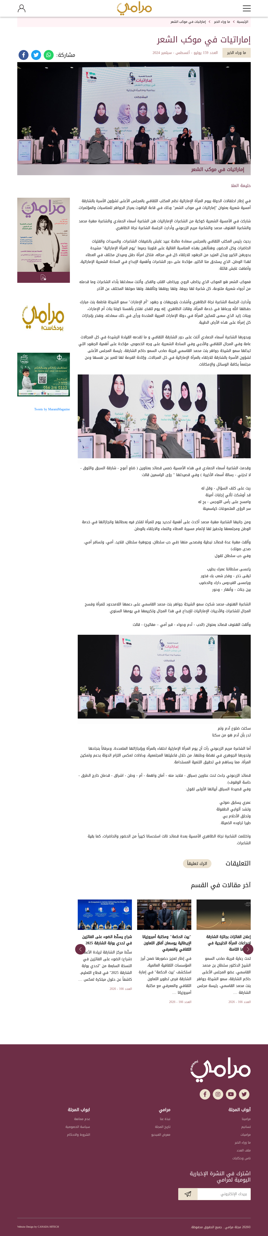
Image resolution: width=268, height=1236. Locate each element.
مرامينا (246, 1119)
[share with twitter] (36, 52)
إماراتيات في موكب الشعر (188, 22)
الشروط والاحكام (78, 1135)
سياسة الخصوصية (77, 1127)
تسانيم (246, 1127)
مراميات (246, 1135)
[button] (248, 949)
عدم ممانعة (82, 1119)
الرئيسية (242, 22)
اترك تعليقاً (197, 863)
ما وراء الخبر (222, 22)
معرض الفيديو (160, 1135)
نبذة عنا (165, 1119)
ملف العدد (244, 1150)
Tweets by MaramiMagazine (52, 409)
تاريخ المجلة (162, 1127)
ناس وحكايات (241, 1158)
